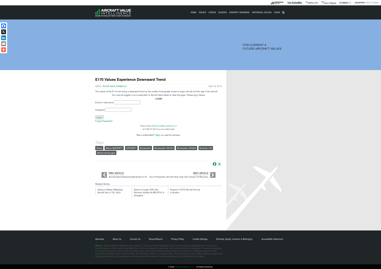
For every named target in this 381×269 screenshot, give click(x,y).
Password (99, 109)
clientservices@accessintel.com (163, 126)
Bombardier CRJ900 (186, 148)
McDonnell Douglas (106, 152)
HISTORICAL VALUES (262, 12)
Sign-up (160, 134)
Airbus (99, 148)
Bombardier (145, 148)
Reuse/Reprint (156, 238)
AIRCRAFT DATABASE (239, 12)
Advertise (99, 238)
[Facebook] (214, 164)
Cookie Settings (200, 238)
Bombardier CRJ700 (164, 148)
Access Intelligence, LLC (185, 266)
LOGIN (277, 12)
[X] (219, 164)
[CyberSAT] (345, 3)
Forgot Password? (104, 120)
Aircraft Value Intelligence (115, 86)
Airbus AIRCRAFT (114, 148)
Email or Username (104, 102)
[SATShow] (311, 2)
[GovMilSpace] (328, 2)
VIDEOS (212, 12)
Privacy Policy (177, 238)
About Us (117, 238)
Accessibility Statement (272, 238)
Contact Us (135, 238)
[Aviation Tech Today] (367, 2)
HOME (193, 12)
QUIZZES (222, 12)
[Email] (4, 44)
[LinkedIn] (4, 38)
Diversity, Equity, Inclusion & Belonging (234, 238)
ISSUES (202, 12)
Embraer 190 (206, 148)
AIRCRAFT (131, 148)
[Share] (4, 50)
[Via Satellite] (294, 3)
